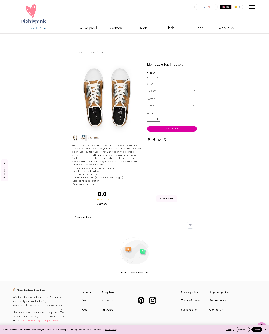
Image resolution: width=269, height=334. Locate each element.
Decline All (242, 329)
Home (75, 52)
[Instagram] (152, 300)
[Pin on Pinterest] (154, 139)
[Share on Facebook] (149, 139)
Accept (257, 329)
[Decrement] (149, 119)
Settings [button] (230, 329)
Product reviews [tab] (83, 217)
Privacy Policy (111, 329)
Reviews (4, 170)
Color (151, 98)
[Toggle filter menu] (190, 225)
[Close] (265, 329)
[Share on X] (165, 139)
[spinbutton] (153, 119)
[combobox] (172, 90)
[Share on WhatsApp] (159, 139)
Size (150, 84)
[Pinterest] (141, 300)
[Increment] (158, 119)
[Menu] (252, 7)
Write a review (167, 198)
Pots (108, 292)
